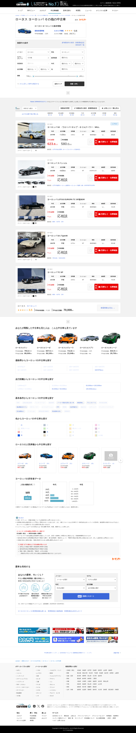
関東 (68, 673)
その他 (18, 695)
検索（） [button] (74, 84)
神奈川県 (84, 673)
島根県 (84, 684)
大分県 (100, 689)
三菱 (37, 681)
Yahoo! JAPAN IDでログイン (38, 101)
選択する (65, 69)
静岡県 (89, 678)
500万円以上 (99, 370)
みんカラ (44, 718)
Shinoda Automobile (58, 258)
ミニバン (19, 673)
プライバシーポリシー (84, 716)
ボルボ (52, 695)
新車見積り (67, 10)
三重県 (95, 678)
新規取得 (108, 3)
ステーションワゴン (22, 679)
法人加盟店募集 (100, 718)
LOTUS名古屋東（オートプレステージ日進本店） (66, 149)
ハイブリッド (20, 681)
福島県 (110, 670)
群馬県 (111, 673)
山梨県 (117, 673)
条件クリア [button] (58, 84)
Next (120, 460)
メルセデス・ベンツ (55, 670)
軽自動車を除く (56, 411)
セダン (18, 670)
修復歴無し (80, 402)
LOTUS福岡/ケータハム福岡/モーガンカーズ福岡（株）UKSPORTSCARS (73, 185)
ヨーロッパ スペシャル (57, 163)
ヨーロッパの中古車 (65, 15)
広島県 (95, 684)
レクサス (38, 673)
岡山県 (89, 684)
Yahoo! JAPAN (116, 3)
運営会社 (66, 716)
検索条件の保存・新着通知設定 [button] (86, 108)
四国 (68, 687)
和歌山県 (105, 681)
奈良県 (100, 681)
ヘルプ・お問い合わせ (58, 720)
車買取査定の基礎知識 (55, 611)
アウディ (52, 679)
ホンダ (38, 679)
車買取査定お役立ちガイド (73, 611)
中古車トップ (24, 15)
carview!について (57, 716)
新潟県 (79, 676)
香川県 (84, 687)
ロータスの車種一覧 (43, 15)
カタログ (43, 10)
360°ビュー (31, 10)
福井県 (100, 676)
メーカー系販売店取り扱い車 (65, 402)
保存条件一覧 (79, 45)
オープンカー (20, 690)
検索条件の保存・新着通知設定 (74, 42)
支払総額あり (20, 411)
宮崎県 (105, 689)
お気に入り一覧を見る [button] (111, 108)
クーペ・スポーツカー (22, 687)
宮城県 (95, 670)
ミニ (51, 681)
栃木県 (106, 673)
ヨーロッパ (31, 306)
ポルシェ (52, 684)
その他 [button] (30, 57)
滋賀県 (95, 681)
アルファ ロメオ (55, 693)
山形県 (105, 670)
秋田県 (100, 670)
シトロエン (53, 690)
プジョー (52, 687)
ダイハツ (38, 693)
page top (116, 652)
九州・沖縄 (70, 689)
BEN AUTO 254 (57, 221)
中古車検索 (55, 10)
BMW (51, 673)
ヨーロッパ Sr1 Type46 (57, 236)
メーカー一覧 (33, 15)
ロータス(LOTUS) (35, 661)
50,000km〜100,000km (94, 385)
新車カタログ (25, 661)
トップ (20, 10)
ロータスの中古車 (54, 15)
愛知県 (79, 678)
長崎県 (89, 689)
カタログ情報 (59, 31)
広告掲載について (89, 718)
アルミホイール (91, 402)
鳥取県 (79, 684)
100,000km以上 (91, 389)
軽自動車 (19, 693)
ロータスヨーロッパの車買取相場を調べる (32, 611)
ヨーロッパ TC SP (55, 272)
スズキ (38, 690)
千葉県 (96, 673)
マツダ (38, 684)
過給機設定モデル (22, 407)
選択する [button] (65, 57)
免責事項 (115, 716)
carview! (17, 15)
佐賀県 (84, 689)
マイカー (115, 10)
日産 (37, 676)
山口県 (100, 684)
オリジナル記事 (101, 10)
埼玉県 (91, 673)
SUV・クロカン (21, 684)
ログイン (102, 3)
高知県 (95, 687)
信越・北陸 (70, 676)
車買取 (78, 10)
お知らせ (73, 716)
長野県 (84, 676)
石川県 (95, 676)
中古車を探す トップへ (50, 652)
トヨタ (38, 670)
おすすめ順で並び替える (30, 114)
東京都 (79, 673)
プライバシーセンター (98, 716)
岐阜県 (84, 678)
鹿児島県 (110, 689)
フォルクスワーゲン (55, 676)
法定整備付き (74, 407)
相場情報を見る (107, 308)
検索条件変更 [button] (65, 108)
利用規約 (109, 716)
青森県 (84, 670)
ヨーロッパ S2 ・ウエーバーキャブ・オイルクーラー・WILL (73, 127)
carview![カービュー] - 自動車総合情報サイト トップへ (76, 652)
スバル (38, 687)
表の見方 (21, 518)
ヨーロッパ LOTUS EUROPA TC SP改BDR (66, 199)
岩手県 (89, 670)
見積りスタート (88, 596)
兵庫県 (84, 681)
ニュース (88, 10)
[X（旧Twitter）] (38, 706)
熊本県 (95, 689)
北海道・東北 (70, 670)
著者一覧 (70, 718)
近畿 (68, 681)
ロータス (21, 306)
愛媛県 (89, 687)
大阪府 (79, 681)
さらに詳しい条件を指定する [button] (29, 84)
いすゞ (38, 695)
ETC (58, 407)
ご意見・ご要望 (111, 718)
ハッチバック (20, 676)
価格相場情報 (39, 31)
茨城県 (101, 673)
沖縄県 (117, 689)
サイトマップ (79, 718)
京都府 (89, 681)
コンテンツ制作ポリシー (59, 718)
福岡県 (79, 689)
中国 (68, 684)
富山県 (89, 676)
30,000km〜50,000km (59, 389)
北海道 (79, 670)
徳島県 (79, 687)
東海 (68, 678)
